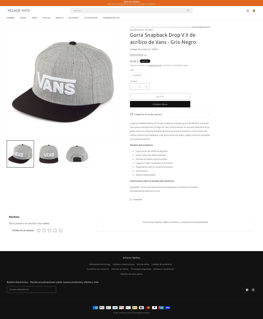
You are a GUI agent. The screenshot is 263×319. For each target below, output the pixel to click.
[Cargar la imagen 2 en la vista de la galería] (48, 153)
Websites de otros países (131, 274)
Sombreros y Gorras (126, 313)
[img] (136, 55)
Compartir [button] (137, 199)
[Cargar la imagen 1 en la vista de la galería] (20, 153)
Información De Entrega (99, 264)
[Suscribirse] (53, 289)
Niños (34, 18)
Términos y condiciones (164, 269)
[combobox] (131, 10)
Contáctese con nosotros (98, 269)
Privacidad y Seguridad (141, 269)
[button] (254, 10)
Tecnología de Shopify (142, 313)
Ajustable (139, 76)
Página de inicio (135, 27)
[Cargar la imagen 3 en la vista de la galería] (77, 153)
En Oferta (74, 18)
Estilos (46, 18)
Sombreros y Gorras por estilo (153, 27)
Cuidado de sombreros (162, 264)
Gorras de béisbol (171, 27)
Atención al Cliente (120, 269)
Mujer (23, 18)
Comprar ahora (160, 104)
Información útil (111, 18)
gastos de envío (155, 65)
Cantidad (133, 81)
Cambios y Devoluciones (123, 264)
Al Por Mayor (91, 18)
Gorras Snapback (185, 27)
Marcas (59, 18)
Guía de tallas (143, 264)
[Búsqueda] (188, 10)
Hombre (11, 18)
